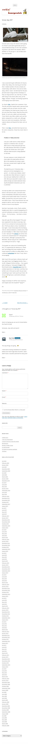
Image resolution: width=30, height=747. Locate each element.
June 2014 (4, 576)
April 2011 (4, 651)
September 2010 (6, 665)
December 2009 (6, 682)
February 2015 (5, 563)
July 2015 (4, 553)
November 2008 (6, 708)
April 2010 (4, 674)
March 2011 (5, 653)
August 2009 (5, 690)
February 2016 (5, 539)
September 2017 (6, 504)
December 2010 (6, 659)
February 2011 (5, 655)
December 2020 (6, 469)
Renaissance (5, 443)
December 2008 (6, 706)
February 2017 (5, 516)
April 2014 (4, 580)
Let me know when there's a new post (14, 410)
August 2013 (5, 596)
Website (4, 403)
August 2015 (5, 551)
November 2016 (6, 522)
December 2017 (6, 498)
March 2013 (5, 606)
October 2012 (5, 616)
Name (4, 391)
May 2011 (4, 649)
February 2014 (5, 584)
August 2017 (5, 506)
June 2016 (4, 531)
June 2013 (4, 600)
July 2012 (4, 621)
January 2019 (5, 488)
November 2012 (6, 614)
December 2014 (6, 567)
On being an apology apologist (9, 449)
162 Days (4, 451)
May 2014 (4, 578)
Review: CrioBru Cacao (7, 445)
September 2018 (6, 490)
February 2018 (5, 496)
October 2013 (5, 592)
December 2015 (6, 543)
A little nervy (5, 437)
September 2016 (6, 525)
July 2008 (4, 715)
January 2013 (5, 610)
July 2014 (4, 574)
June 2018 (4, 492)
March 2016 (5, 537)
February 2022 (5, 463)
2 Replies (4, 24)
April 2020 (4, 475)
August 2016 (5, 527)
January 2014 (5, 586)
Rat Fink (14, 292)
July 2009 (4, 692)
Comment (5, 373)
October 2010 (5, 663)
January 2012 (5, 633)
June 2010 (4, 670)
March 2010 (5, 676)
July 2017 (4, 508)
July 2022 (4, 461)
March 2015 (5, 561)
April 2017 (4, 514)
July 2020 (4, 473)
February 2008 (5, 725)
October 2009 (5, 686)
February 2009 (5, 702)
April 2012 (4, 627)
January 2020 (5, 478)
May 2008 (4, 719)
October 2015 (5, 547)
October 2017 (5, 502)
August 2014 (5, 572)
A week (4, 303)
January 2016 (5, 541)
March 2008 (5, 723)
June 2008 (4, 717)
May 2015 (4, 557)
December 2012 (6, 612)
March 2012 (5, 629)
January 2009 (5, 704)
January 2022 (5, 465)
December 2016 (6, 520)
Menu (15, 5)
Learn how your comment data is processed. (14, 417)
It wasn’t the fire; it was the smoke (10, 441)
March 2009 (5, 700)
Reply (3, 332)
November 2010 (6, 661)
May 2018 (4, 494)
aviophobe (11, 253)
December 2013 (6, 588)
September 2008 (6, 712)
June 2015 (4, 555)
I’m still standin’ (6, 447)
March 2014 (5, 582)
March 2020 (5, 476)
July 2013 (4, 598)
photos (16, 233)
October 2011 (5, 639)
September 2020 (6, 471)
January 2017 (5, 518)
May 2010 (4, 672)
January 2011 (5, 657)
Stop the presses (22, 303)
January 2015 (5, 565)
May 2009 (4, 696)
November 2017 (6, 500)
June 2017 (4, 510)
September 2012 (6, 618)
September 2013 (6, 594)
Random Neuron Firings (20, 290)
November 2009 (6, 684)
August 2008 (5, 714)
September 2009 (6, 688)
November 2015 (6, 545)
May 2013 (4, 602)
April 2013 (4, 604)
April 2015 (4, 559)
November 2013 (6, 590)
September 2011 (6, 641)
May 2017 (4, 512)
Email (4, 397)
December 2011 (6, 635)
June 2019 (4, 484)
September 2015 (6, 549)
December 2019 (6, 480)
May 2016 (4, 533)
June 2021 (4, 467)
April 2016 (4, 535)
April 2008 (4, 721)
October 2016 (5, 523)
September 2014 (6, 571)
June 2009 (4, 694)
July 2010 (4, 668)
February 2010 (5, 678)
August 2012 (5, 619)
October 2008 (5, 710)
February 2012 (5, 631)
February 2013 (5, 608)
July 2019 (4, 482)
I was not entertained (7, 439)
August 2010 (5, 667)
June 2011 (4, 647)
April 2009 (4, 698)
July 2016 (4, 529)
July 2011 (4, 645)
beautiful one (17, 267)
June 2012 (4, 623)
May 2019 (4, 486)
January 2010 (5, 680)
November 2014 (6, 569)
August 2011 (5, 643)
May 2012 (4, 625)
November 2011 (6, 637)
